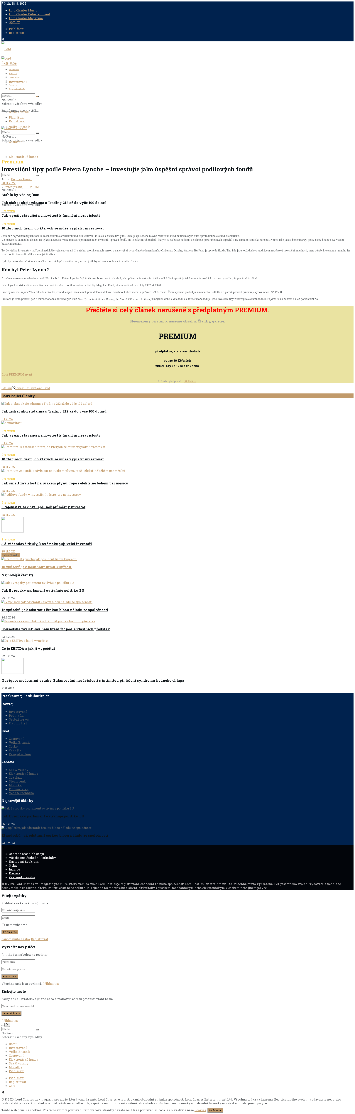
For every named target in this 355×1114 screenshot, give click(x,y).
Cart (12, 1086)
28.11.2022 (8, 183)
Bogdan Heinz (21, 179)
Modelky (15, 1067)
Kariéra (14, 873)
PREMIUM (31, 187)
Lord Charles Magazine (26, 18)
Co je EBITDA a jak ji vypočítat (28, 648)
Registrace (17, 33)
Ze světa (15, 750)
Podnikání (13, 73)
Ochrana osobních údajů (26, 854)
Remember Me (16, 925)
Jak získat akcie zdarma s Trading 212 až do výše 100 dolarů (53, 202)
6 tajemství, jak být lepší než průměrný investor (43, 505)
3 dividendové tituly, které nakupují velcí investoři (46, 541)
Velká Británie (15, 81)
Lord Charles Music (23, 10)
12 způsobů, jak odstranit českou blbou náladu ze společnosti (54, 609)
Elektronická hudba (23, 157)
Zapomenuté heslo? (15, 939)
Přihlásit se (51, 983)
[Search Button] (37, 175)
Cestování (13, 85)
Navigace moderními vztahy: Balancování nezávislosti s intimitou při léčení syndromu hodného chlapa (92, 680)
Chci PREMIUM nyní (16, 374)
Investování (14, 69)
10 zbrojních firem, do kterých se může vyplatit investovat (52, 226)
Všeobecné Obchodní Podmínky (32, 858)
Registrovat (39, 939)
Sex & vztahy (18, 770)
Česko (13, 746)
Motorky (15, 785)
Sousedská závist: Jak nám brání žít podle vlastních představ (55, 629)
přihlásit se (190, 381)
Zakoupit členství (22, 877)
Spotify (14, 22)
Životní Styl (18, 723)
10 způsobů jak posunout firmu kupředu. (36, 566)
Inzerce (14, 869)
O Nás (13, 865)
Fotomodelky (18, 789)
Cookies (200, 1110)
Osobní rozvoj (14, 77)
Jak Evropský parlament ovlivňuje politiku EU (42, 590)
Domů (13, 1044)
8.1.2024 (7, 419)
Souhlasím (215, 1110)
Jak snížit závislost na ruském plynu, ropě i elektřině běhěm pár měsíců (64, 481)
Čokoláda (15, 777)
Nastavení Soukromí (24, 861)
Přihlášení (16, 29)
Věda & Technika (21, 793)
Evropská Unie (20, 754)
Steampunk (17, 781)
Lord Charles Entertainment (29, 14)
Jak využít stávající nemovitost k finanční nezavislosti (50, 213)
